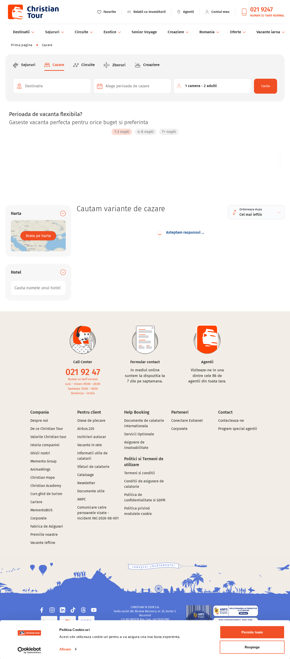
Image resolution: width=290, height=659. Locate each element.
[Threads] (83, 610)
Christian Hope (42, 477)
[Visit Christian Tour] (32, 11)
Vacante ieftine (42, 542)
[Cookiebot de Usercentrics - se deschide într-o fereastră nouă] (29, 650)
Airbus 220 (85, 429)
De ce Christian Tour (46, 429)
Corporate (38, 518)
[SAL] (235, 610)
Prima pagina (21, 45)
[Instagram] (52, 610)
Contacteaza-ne (231, 420)
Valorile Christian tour (48, 437)
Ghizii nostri (40, 453)
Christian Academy (45, 486)
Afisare (65, 649)
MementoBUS (41, 510)
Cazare (47, 45)
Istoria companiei (45, 445)
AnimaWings (40, 469)
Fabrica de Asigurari (46, 526)
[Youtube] (94, 610)
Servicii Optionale (139, 434)
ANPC (81, 499)
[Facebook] (41, 610)
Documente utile (91, 491)
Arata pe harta (38, 235)
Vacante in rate (89, 445)
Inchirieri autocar (91, 437)
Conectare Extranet (187, 420)
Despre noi (39, 420)
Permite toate (252, 632)
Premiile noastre (44, 534)
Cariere (36, 502)
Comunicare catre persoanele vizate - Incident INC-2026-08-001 (98, 512)
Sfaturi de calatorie (93, 467)
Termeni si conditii (139, 473)
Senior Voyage (144, 32)
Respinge (252, 647)
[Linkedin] (62, 610)
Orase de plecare (91, 420)
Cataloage (85, 475)
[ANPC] (199, 618)
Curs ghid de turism (46, 494)
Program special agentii (237, 429)
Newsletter (86, 483)
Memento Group (43, 461)
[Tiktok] (73, 610)
